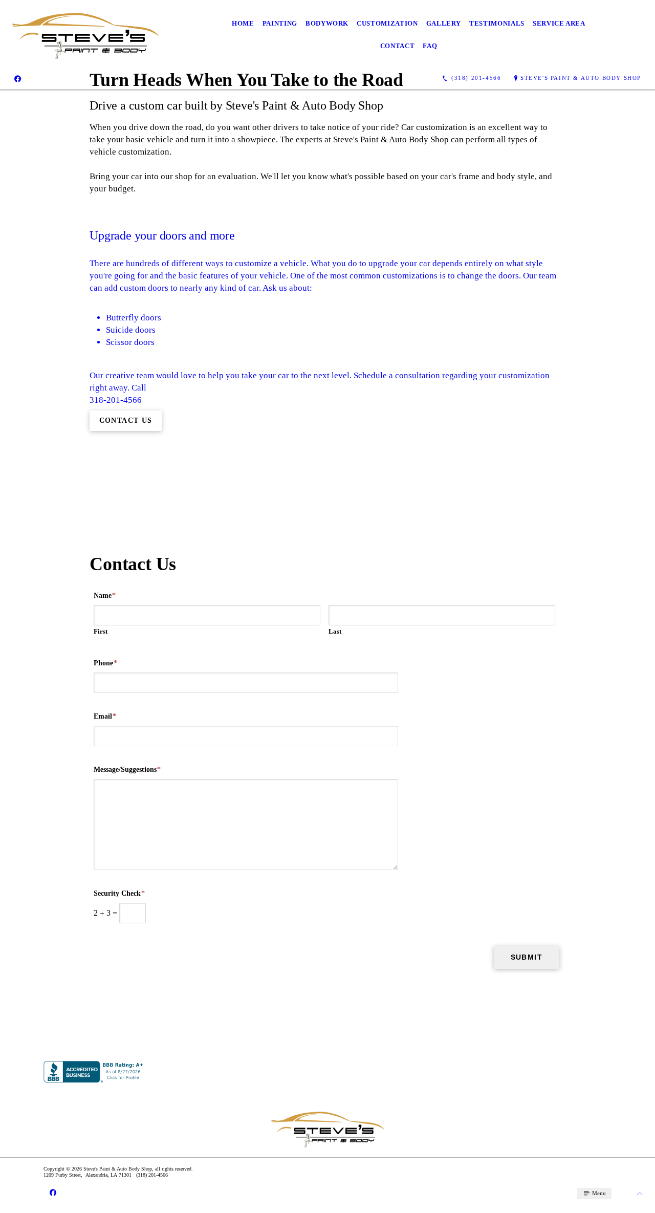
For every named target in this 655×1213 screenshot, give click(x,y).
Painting (280, 23)
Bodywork (326, 23)
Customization (387, 23)
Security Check (119, 893)
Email (105, 716)
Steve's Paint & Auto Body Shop (580, 78)
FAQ (430, 46)
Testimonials (497, 23)
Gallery (444, 23)
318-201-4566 (116, 400)
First (100, 631)
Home (243, 23)
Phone (105, 663)
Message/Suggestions (127, 769)
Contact (397, 46)
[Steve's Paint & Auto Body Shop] (85, 34)
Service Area (559, 23)
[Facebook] (17, 78)
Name (105, 595)
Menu (598, 1193)
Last (335, 631)
